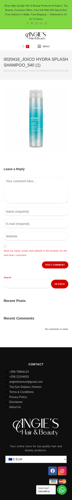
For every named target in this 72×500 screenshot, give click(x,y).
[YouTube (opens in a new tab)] (41, 23)
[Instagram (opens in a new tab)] (36, 23)
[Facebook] (52, 470)
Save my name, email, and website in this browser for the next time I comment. (35, 252)
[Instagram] (62, 470)
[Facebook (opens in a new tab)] (27, 23)
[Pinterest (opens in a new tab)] (32, 23)
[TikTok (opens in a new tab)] (45, 23)
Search (7, 277)
